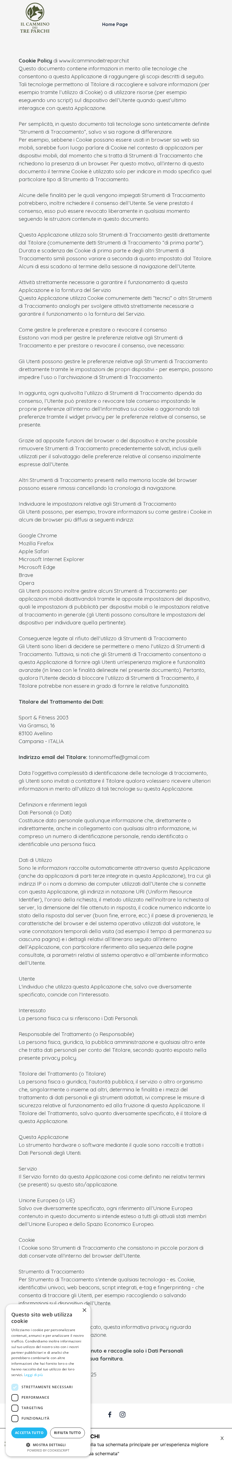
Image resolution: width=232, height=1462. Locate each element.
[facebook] (109, 1414)
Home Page (115, 24)
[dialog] (48, 1380)
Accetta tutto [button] (29, 1432)
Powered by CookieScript (48, 1450)
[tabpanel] (116, 721)
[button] (48, 1444)
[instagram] (122, 1414)
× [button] (84, 1310)
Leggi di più (33, 1374)
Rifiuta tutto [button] (67, 1432)
